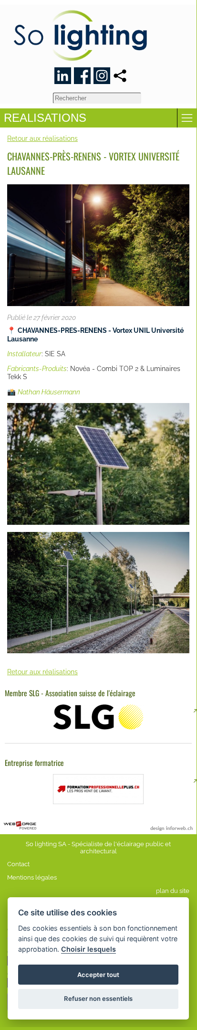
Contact (18, 864)
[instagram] (101, 75)
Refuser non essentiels (98, 998)
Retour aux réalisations (42, 138)
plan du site (172, 890)
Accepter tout (98, 974)
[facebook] (82, 75)
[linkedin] (62, 75)
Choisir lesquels (88, 949)
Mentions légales (32, 877)
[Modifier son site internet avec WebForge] (20, 825)
